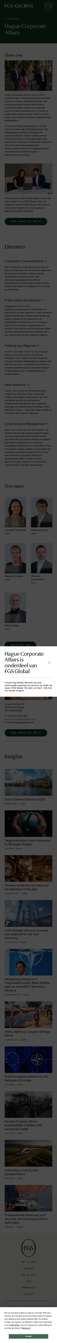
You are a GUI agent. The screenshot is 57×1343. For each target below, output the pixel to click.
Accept (28, 1336)
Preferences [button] (25, 1328)
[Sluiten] (49, 663)
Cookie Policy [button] (14, 1325)
